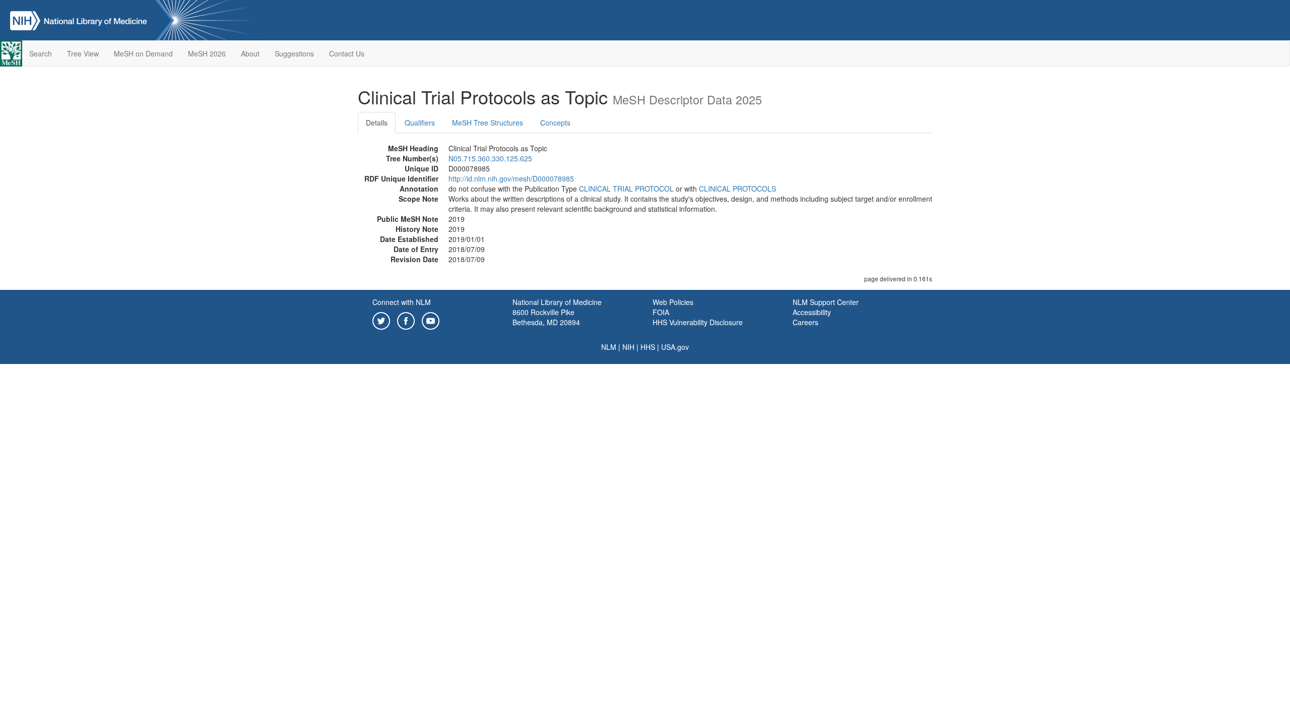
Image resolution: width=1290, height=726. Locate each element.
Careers (805, 322)
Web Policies (673, 302)
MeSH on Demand (143, 53)
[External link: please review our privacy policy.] (381, 320)
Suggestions (294, 53)
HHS (647, 347)
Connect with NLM (401, 302)
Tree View (83, 53)
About (250, 53)
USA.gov (675, 347)
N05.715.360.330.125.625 (490, 158)
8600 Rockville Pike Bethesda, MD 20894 (546, 317)
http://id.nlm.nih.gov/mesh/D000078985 (511, 178)
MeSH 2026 (207, 53)
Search (40, 53)
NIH (628, 347)
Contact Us (346, 53)
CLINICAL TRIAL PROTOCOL (626, 189)
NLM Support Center (826, 302)
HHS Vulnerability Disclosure (698, 322)
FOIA (661, 312)
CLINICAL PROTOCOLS (737, 189)
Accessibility (812, 312)
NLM (608, 347)
